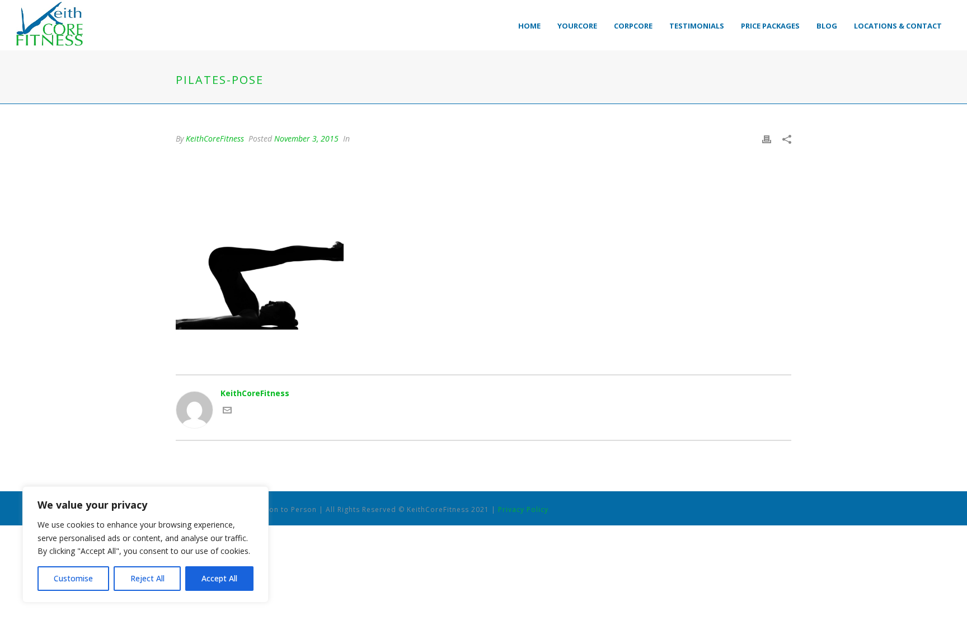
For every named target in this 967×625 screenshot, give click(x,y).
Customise (73, 578)
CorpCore (633, 26)
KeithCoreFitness (215, 138)
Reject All (147, 578)
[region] (145, 544)
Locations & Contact (898, 26)
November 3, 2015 (306, 138)
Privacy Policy (523, 509)
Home (529, 26)
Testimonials (696, 26)
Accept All (219, 578)
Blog (826, 26)
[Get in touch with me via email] (227, 411)
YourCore (577, 26)
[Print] (766, 138)
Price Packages (770, 26)
